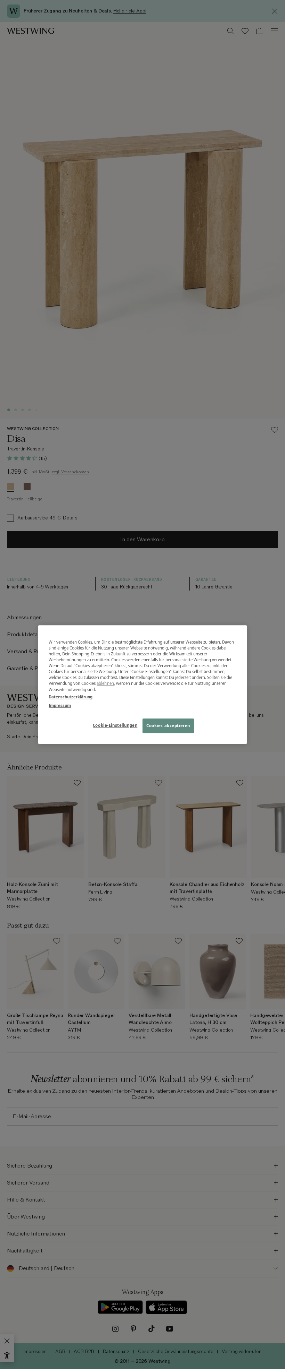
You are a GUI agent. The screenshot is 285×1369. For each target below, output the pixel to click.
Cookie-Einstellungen (115, 725)
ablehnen (105, 683)
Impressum (60, 705)
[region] (142, 684)
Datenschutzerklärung (70, 696)
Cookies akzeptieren (168, 725)
